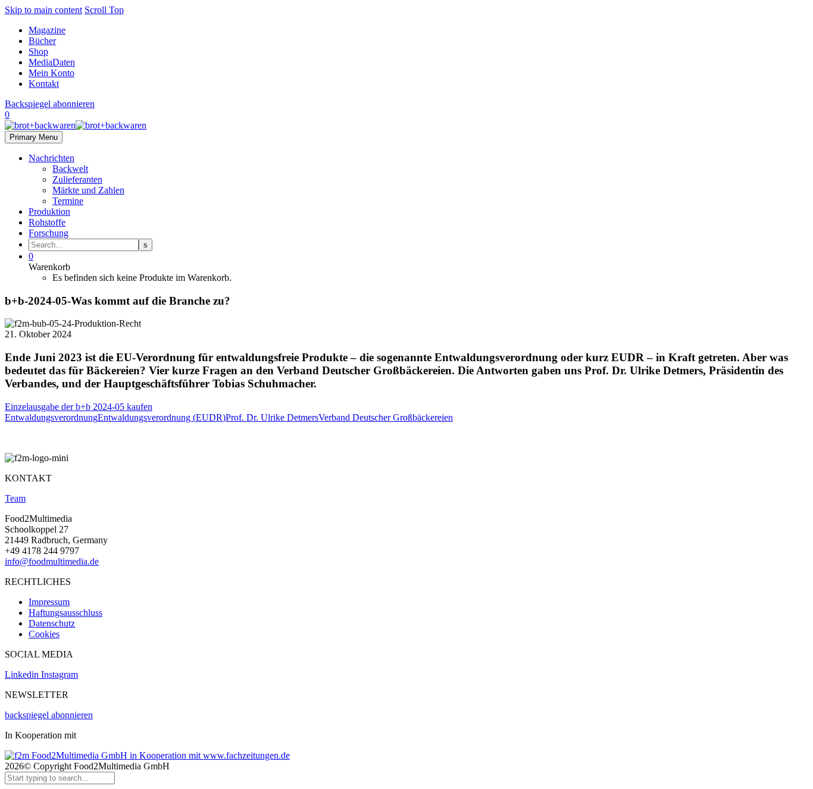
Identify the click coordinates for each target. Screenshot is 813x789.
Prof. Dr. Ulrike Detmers (272, 417)
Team (15, 498)
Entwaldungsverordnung (51, 417)
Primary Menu (34, 137)
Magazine (47, 30)
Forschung (48, 233)
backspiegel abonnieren (49, 715)
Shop (38, 51)
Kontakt (44, 84)
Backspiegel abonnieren (50, 104)
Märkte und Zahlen (88, 190)
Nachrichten (51, 158)
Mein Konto (51, 73)
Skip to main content (43, 10)
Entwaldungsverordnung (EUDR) (162, 417)
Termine (67, 201)
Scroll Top (104, 10)
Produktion (49, 211)
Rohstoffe (47, 222)
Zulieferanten (77, 179)
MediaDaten (52, 62)
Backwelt (70, 169)
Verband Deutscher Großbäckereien (385, 417)
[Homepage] (75, 125)
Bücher (42, 41)
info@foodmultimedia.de (52, 561)
